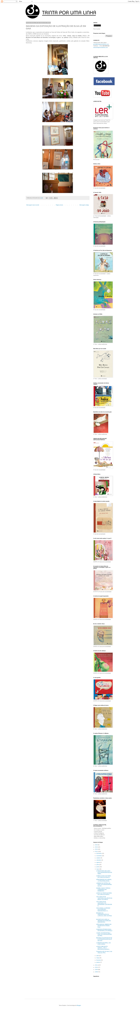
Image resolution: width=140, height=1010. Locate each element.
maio (97, 869)
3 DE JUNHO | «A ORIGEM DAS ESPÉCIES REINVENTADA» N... (103, 909)
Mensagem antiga (84, 205)
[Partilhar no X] (53, 198)
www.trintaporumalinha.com (100, 47)
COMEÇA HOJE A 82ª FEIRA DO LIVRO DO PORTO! (103, 876)
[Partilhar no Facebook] (55, 198)
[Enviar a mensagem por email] (50, 198)
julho (97, 864)
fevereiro (98, 960)
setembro (99, 860)
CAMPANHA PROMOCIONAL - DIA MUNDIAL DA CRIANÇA (104, 930)
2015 (96, 845)
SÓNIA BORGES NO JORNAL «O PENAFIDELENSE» (104, 880)
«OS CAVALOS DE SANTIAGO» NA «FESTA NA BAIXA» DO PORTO (104, 898)
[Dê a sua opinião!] (51, 198)
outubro (98, 858)
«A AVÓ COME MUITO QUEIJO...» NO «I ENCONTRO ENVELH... (103, 948)
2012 (96, 851)
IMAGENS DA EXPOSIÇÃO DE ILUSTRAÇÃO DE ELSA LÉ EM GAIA (104, 939)
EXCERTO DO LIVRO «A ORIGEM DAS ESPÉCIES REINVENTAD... (103, 921)
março (98, 958)
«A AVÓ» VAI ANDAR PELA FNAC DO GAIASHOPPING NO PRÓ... (104, 934)
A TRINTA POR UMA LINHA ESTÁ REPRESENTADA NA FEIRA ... (104, 872)
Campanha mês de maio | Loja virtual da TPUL (104, 952)
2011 (96, 965)
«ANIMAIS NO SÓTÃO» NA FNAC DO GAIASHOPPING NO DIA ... (104, 885)
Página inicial (59, 205)
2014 (96, 847)
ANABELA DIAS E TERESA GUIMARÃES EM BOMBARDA (103, 889)
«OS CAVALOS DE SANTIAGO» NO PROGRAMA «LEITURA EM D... (104, 903)
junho (98, 866)
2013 (96, 849)
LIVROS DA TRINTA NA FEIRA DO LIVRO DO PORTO (104, 893)
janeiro (98, 962)
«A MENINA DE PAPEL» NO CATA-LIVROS (103, 943)
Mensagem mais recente (32, 205)
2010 (96, 967)
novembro (99, 855)
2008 (96, 972)
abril (97, 955)
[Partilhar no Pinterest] (57, 198)
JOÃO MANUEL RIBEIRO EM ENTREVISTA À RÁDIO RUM (103, 926)
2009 (96, 969)
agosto (98, 862)
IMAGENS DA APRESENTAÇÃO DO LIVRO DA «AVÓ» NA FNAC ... (104, 915)
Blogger (79, 1005)
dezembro (99, 853)
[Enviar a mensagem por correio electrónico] (46, 197)
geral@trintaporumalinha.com (101, 44)
